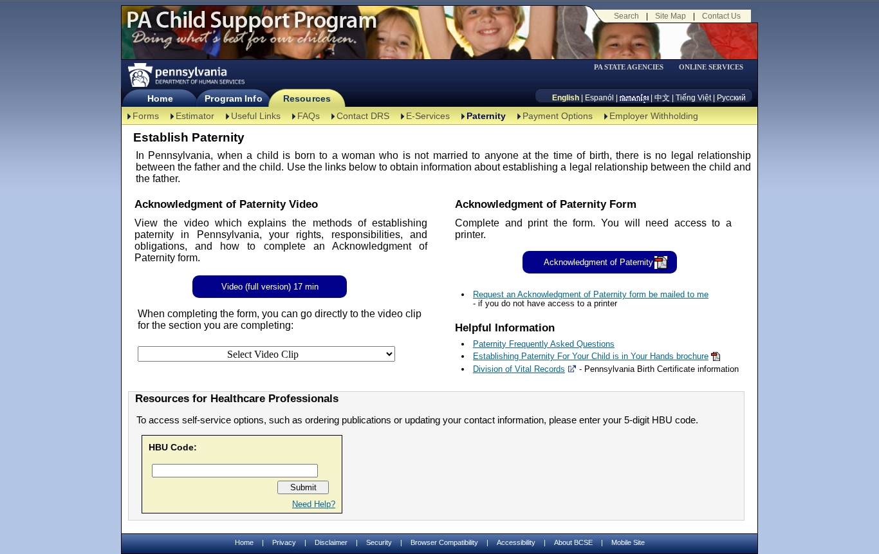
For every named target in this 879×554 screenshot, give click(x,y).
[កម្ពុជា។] (634, 97)
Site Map (670, 16)
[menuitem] (633, 67)
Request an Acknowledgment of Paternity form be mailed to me (590, 294)
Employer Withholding (653, 116)
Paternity (486, 116)
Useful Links (256, 116)
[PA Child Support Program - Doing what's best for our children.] (251, 27)
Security (379, 542)
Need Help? (313, 504)
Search (626, 16)
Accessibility (516, 542)
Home (159, 98)
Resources (307, 98)
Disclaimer (331, 542)
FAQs (308, 116)
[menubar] (633, 67)
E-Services (428, 116)
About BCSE (573, 542)
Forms (146, 116)
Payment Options (558, 116)
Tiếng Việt (693, 97)
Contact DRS (363, 116)
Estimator (195, 116)
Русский (731, 97)
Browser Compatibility (444, 542)
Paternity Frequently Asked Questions (544, 344)
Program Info (233, 98)
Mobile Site (628, 542)
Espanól (599, 97)
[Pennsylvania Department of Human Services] (185, 75)
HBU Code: (173, 447)
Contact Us (721, 16)
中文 (662, 97)
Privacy (284, 542)
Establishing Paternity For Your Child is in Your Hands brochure (590, 356)
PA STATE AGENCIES (628, 67)
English (565, 97)
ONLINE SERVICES (711, 67)
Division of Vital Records (519, 369)
